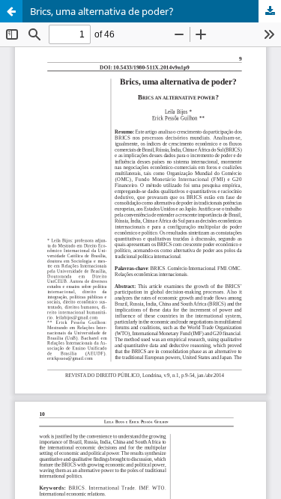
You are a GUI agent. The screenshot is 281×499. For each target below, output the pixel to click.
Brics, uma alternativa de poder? (102, 11)
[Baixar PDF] (270, 11)
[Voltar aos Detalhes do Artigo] (11, 11)
